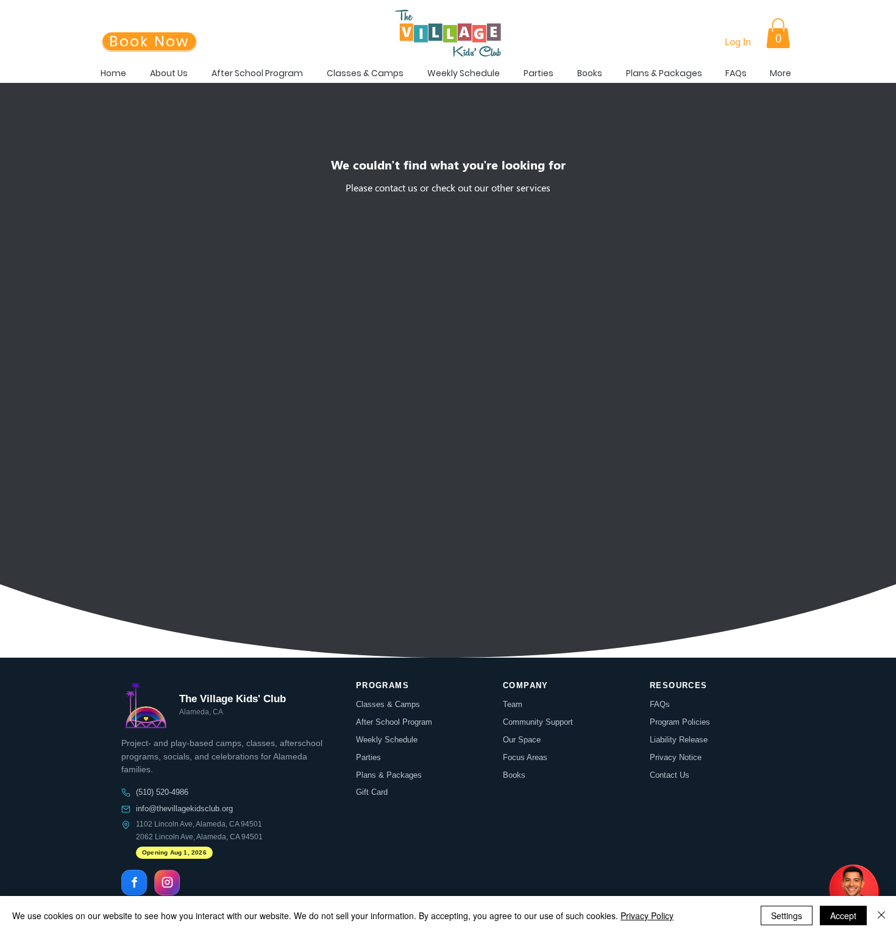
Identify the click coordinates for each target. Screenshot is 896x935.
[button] (778, 33)
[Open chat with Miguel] (853, 892)
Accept (843, 915)
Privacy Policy (647, 915)
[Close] (881, 915)
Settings (786, 915)
